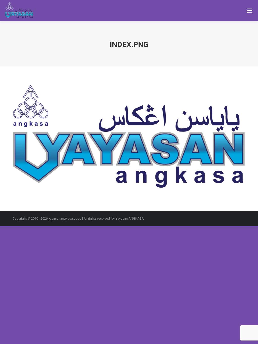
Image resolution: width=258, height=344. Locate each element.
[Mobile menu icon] (249, 10)
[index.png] (129, 137)
